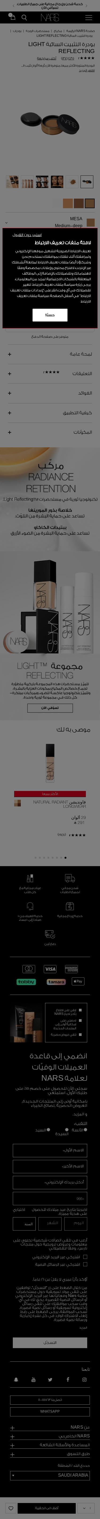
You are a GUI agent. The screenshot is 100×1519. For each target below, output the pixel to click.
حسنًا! (50, 315)
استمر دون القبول (27, 235)
